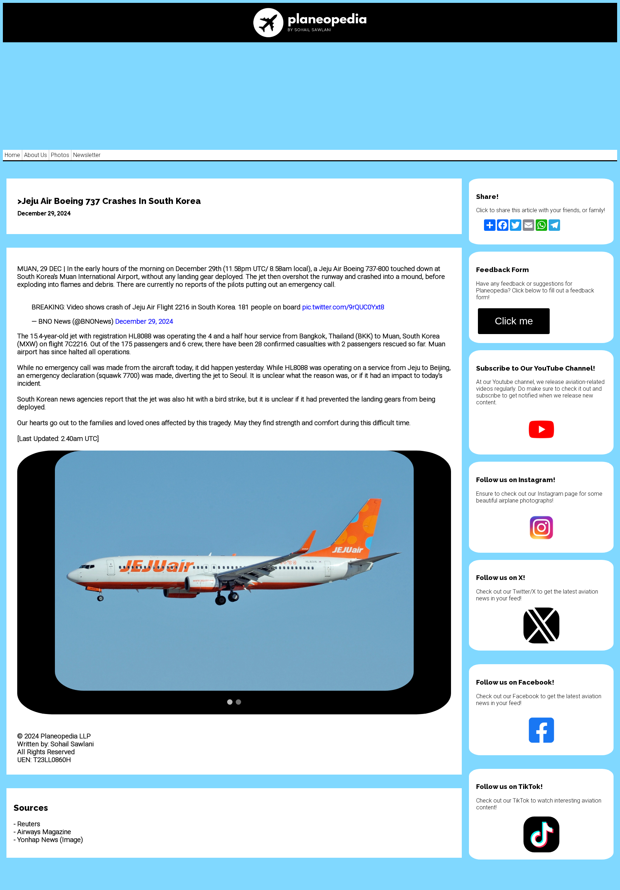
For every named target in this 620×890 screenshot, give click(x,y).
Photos (60, 155)
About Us (35, 155)
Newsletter (86, 155)
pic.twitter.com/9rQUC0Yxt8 (343, 307)
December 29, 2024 (144, 321)
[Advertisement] (310, 96)
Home (12, 155)
